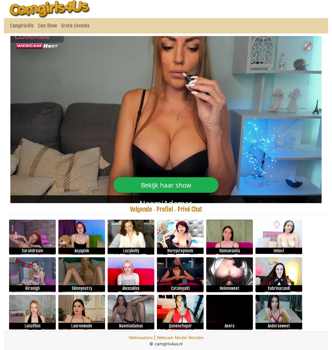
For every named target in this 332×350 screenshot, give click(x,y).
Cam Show (47, 25)
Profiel (164, 209)
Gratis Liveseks (75, 25)
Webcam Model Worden (180, 337)
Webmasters (141, 337)
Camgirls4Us (22, 25)
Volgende (141, 209)
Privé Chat (189, 209)
